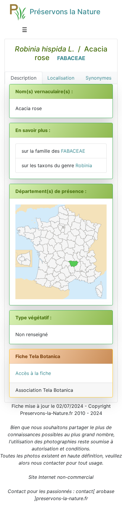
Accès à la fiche (33, 373)
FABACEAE (71, 58)
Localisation (60, 78)
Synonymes (98, 78)
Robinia (84, 165)
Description (23, 78)
